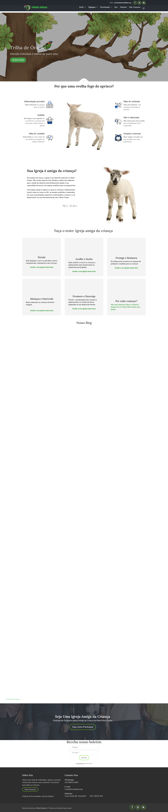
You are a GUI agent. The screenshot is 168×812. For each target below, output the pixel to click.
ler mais (15, 440)
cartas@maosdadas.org (74, 789)
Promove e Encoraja (84, 296)
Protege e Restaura (126, 257)
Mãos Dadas (41, 808)
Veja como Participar (82, 726)
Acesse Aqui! (18, 60)
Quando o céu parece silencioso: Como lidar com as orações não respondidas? (40, 677)
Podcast (123, 7)
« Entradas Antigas (12, 699)
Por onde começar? (126, 301)
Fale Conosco (134, 7)
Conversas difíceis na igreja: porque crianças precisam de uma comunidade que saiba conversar (48, 430)
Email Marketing (80, 763)
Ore (116, 7)
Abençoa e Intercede (41, 298)
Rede (81, 7)
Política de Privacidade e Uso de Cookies (38, 796)
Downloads (105, 7)
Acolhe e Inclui (84, 259)
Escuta (41, 257)
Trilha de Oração (28, 47)
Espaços (91, 7)
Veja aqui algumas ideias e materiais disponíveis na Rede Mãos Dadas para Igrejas (125, 306)
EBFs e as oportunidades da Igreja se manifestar (28, 554)
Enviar (84, 757)
